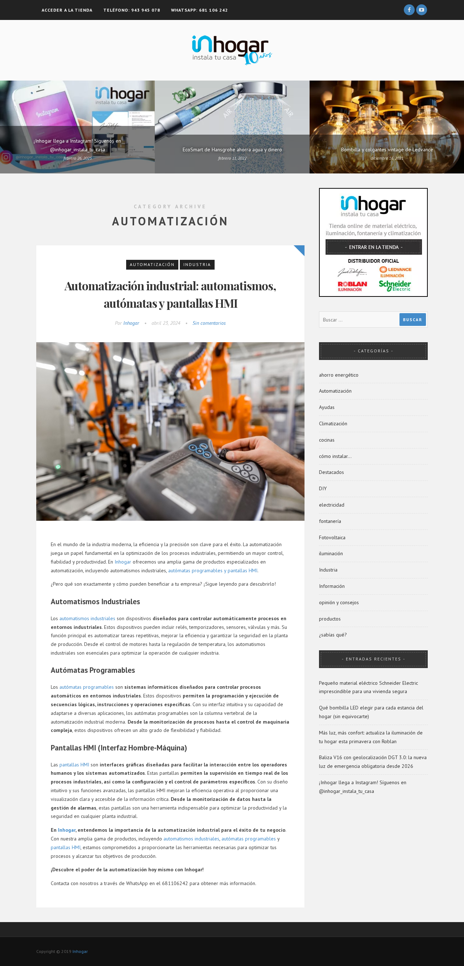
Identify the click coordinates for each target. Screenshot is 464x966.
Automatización (152, 264)
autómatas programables (86, 687)
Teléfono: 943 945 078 (131, 10)
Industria (197, 264)
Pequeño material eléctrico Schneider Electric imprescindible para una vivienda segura (368, 687)
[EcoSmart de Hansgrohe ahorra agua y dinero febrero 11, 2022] (232, 126)
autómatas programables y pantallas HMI (212, 570)
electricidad (331, 505)
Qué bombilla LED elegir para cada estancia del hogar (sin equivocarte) (371, 712)
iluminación (331, 553)
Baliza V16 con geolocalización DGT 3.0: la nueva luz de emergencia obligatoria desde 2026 (373, 761)
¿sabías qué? (333, 634)
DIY (323, 488)
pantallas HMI (74, 764)
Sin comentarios (209, 323)
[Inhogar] (232, 49)
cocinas (327, 440)
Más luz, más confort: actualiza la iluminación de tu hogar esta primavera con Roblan (371, 737)
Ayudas (327, 407)
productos (330, 618)
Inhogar (131, 323)
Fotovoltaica (332, 537)
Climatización (333, 423)
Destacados (331, 472)
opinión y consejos (339, 602)
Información (332, 586)
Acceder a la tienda (67, 10)
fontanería (330, 521)
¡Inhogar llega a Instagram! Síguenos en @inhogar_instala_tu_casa (362, 786)
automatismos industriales (87, 618)
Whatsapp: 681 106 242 (199, 10)
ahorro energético (339, 375)
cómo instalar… (335, 456)
